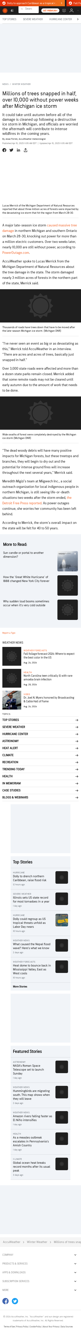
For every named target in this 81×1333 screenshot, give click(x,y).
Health (28, 672)
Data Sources (67, 1326)
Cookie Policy (36, 1326)
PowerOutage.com (15, 253)
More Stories (20, 986)
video (27, 694)
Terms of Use (9, 1326)
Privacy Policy (22, 1326)
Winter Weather (21, 84)
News (5, 84)
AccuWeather (11, 1242)
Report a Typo (8, 632)
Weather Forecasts (35, 650)
